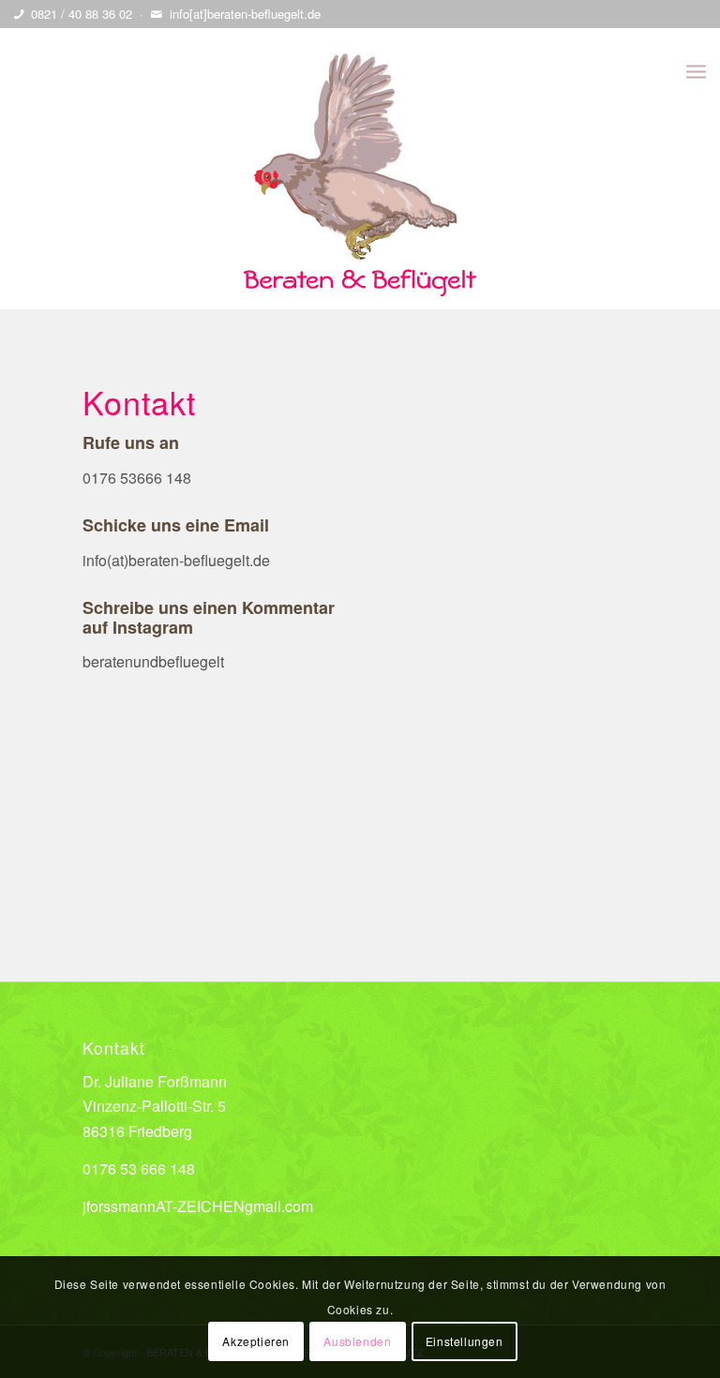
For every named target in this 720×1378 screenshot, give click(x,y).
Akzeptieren (256, 1341)
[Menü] (696, 70)
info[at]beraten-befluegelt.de (245, 13)
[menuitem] (696, 70)
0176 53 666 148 (138, 1168)
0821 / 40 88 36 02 (81, 13)
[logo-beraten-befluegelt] (360, 168)
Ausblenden (357, 1341)
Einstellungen (464, 1341)
